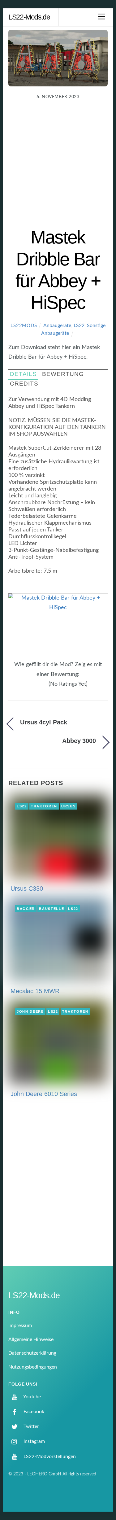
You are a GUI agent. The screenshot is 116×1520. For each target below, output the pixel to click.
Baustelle (51, 909)
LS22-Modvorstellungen (49, 1456)
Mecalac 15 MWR (35, 991)
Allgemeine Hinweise (31, 1339)
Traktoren (44, 806)
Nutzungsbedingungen (32, 1367)
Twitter (30, 1426)
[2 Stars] (34, 687)
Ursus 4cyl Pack (43, 722)
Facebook (33, 1411)
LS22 (79, 325)
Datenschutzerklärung (32, 1353)
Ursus (68, 806)
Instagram (33, 1441)
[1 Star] (30, 687)
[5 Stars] (45, 687)
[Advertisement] (58, 165)
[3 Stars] (38, 687)
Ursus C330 (27, 888)
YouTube (31, 1396)
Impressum (20, 1325)
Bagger (26, 909)
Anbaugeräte (57, 325)
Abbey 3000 (79, 740)
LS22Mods (24, 325)
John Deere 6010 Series (44, 1093)
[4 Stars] (41, 687)
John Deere (30, 1011)
